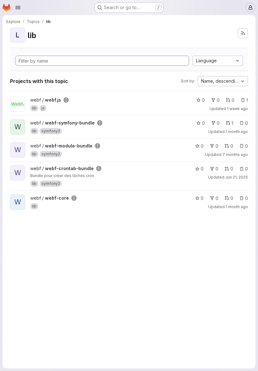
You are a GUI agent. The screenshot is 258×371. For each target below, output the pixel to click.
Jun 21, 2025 (236, 177)
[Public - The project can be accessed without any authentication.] (66, 99)
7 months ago (235, 154)
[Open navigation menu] (18, 8)
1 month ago (237, 131)
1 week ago (237, 108)
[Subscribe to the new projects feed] (243, 33)
